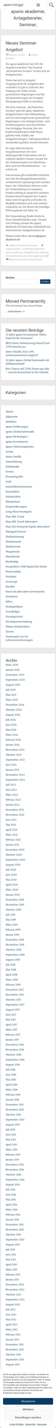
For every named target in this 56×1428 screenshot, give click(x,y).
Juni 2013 (11, 1254)
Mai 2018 (11, 969)
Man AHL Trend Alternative (22, 521)
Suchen (10, 277)
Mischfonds (13, 556)
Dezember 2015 (15, 1104)
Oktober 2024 (14, 709)
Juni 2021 (11, 819)
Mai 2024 (11, 729)
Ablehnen (28, 1409)
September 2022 (15, 779)
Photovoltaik (13, 571)
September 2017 (15, 1004)
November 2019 (15, 904)
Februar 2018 (13, 984)
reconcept (11, 581)
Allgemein (12, 416)
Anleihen (11, 421)
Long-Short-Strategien (19, 511)
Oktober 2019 (13, 909)
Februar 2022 (13, 799)
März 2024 (12, 734)
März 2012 (12, 1329)
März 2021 (12, 834)
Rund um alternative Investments (25, 591)
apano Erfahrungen (17, 426)
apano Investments (19, 245)
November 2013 (15, 1229)
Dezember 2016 (15, 1044)
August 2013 (13, 1244)
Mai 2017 (11, 1019)
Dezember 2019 (15, 899)
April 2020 (12, 884)
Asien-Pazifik (13, 456)
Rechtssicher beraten (16, 256)
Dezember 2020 (15, 849)
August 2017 (13, 1009)
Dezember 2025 (15, 674)
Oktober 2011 (13, 1354)
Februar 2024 (13, 739)
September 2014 (15, 1179)
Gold (8, 481)
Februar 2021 (13, 839)
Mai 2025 (11, 694)
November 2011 (15, 1349)
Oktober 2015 (13, 1114)
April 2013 (11, 1264)
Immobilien (12, 491)
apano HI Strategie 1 (17, 436)
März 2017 (11, 1029)
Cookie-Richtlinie (16, 1424)
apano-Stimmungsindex (20, 446)
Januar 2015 (12, 1159)
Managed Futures (16, 531)
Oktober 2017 (13, 999)
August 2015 (13, 1124)
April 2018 (11, 974)
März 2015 (11, 1149)
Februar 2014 (13, 1214)
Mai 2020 (11, 879)
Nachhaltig (12, 561)
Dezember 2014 (15, 1164)
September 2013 (15, 1239)
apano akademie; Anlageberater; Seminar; (27, 252)
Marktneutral (13, 541)
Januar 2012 (12, 1339)
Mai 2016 (11, 1079)
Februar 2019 (13, 929)
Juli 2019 (10, 914)
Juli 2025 (11, 689)
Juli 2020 (11, 869)
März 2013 (11, 1269)
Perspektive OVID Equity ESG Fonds (26, 566)
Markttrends (13, 546)
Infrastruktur (13, 496)
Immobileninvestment (19, 486)
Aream (9, 451)
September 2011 (15, 1359)
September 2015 (15, 1119)
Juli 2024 (11, 719)
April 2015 (11, 1144)
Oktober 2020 (14, 854)
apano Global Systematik (20, 431)
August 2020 (13, 864)
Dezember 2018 (15, 939)
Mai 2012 (11, 1319)
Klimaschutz (13, 501)
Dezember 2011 (15, 1344)
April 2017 (11, 1024)
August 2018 (13, 959)
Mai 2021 (11, 824)
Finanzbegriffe (14, 476)
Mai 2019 (11, 919)
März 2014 (12, 1209)
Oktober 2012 (14, 1294)
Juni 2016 (11, 1074)
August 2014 (13, 1184)
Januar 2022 (13, 804)
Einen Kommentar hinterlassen (25, 259)
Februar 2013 (13, 1274)
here (39, 305)
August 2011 (13, 1364)
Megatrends (13, 551)
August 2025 (13, 684)
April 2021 (11, 829)
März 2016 (12, 1089)
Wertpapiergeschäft (38, 256)
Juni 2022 (11, 789)
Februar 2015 (13, 1154)
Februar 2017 (13, 1034)
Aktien (9, 411)
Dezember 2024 (15, 704)
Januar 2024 (13, 744)
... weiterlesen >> (15, 311)
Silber (9, 601)
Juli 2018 (10, 964)
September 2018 (15, 954)
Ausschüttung (14, 461)
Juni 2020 (11, 874)
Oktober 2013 (13, 1234)
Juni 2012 (11, 1314)
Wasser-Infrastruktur (18, 626)
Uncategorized (14, 616)
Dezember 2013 (15, 1224)
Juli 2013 (10, 1249)
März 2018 (12, 979)
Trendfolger (13, 611)
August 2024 (13, 714)
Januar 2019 (12, 934)
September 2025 (15, 679)
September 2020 (15, 859)
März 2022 (12, 794)
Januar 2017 (12, 1039)
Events (33, 245)
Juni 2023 (11, 764)
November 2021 (15, 814)
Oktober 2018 (13, 949)
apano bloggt (13, 5)
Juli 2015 (10, 1129)
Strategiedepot (14, 606)
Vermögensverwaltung (19, 621)
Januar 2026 (13, 669)
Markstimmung (15, 536)
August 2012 (13, 1304)
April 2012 (11, 1324)
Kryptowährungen (16, 506)
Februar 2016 (13, 1094)
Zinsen (10, 631)
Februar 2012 (13, 1334)
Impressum (42, 1424)
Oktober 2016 (13, 1054)
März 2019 (12, 924)
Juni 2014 (11, 1194)
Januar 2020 (13, 894)
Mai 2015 (11, 1139)
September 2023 (15, 759)
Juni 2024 (11, 724)
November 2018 (15, 944)
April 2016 (11, 1084)
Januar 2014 (12, 1219)
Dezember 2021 (15, 809)
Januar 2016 (12, 1099)
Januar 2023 (12, 769)
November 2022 (15, 774)
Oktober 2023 (14, 754)
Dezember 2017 (15, 989)
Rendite (10, 586)
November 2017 (15, 994)
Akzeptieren (28, 1401)
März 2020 (12, 889)
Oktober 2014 (13, 1174)
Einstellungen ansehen (28, 1417)
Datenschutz (30, 1424)
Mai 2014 (11, 1199)
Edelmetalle (12, 466)
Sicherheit (11, 596)
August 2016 (13, 1064)
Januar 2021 (12, 844)
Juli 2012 (11, 1309)
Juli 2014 (10, 1189)
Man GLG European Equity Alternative (28, 526)
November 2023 (15, 749)
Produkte (11, 576)
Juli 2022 (11, 784)
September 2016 (15, 1059)
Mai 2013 (11, 1259)
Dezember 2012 (15, 1284)
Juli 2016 (10, 1069)
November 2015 (15, 1109)
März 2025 (12, 699)
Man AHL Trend (15, 516)
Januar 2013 (12, 1279)
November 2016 (15, 1049)
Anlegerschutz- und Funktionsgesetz (25, 249)
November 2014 (15, 1169)
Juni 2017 (11, 1014)
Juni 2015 (11, 1134)
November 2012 (15, 1289)
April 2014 (11, 1204)
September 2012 (15, 1299)
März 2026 (12, 664)
